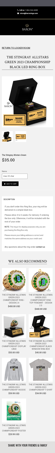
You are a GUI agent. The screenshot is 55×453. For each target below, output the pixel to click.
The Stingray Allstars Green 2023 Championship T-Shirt (41, 387)
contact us (40, 247)
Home (4, 40)
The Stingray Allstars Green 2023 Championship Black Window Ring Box (41, 345)
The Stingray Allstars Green (14, 155)
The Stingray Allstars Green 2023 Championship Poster (14, 428)
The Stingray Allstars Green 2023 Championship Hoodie (14, 387)
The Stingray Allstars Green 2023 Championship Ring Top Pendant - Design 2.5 (41, 300)
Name (4, 171)
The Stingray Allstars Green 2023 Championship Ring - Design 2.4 (14, 299)
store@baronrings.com (29, 13)
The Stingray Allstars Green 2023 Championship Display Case (14, 345)
